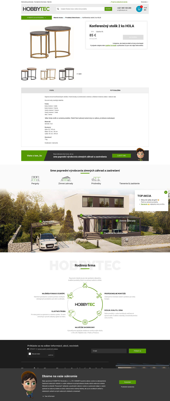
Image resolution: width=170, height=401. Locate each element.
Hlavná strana (58, 17)
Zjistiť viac (121, 155)
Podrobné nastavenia (127, 387)
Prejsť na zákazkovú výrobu (118, 2)
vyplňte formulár (110, 45)
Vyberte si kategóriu (35, 17)
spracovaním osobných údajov (48, 349)
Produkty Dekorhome (72, 17)
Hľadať (108, 9)
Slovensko (144, 2)
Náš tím (49, 2)
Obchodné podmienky (27, 2)
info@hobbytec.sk (122, 10)
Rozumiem (127, 382)
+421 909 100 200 (124, 8)
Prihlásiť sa (137, 351)
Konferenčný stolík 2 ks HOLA (91, 17)
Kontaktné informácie (40, 2)
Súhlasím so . (43, 349)
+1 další (79, 74)
